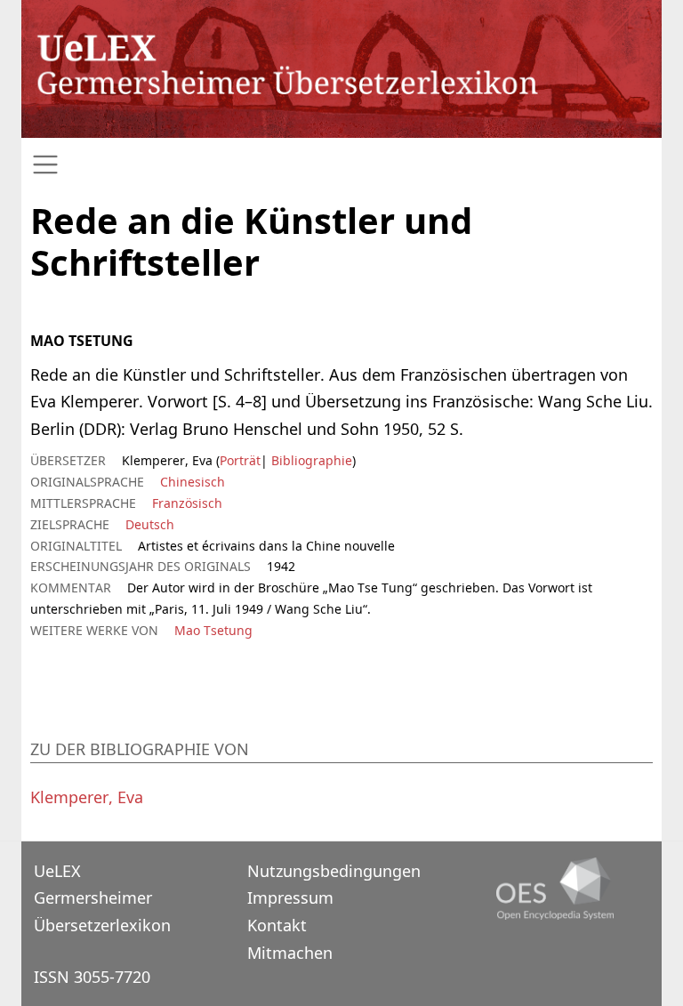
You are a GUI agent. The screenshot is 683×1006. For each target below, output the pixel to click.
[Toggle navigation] (341, 165)
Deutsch (149, 524)
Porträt (240, 460)
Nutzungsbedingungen (334, 870)
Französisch (187, 503)
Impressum (290, 897)
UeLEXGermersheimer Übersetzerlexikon (102, 898)
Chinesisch (192, 481)
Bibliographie (310, 460)
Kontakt (277, 925)
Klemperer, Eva (86, 797)
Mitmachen (290, 952)
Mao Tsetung (213, 630)
